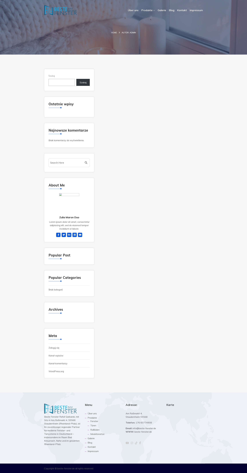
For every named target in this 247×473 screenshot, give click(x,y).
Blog (171, 10)
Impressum (196, 10)
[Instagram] (132, 443)
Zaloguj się (54, 347)
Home (114, 32)
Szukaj (52, 76)
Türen (93, 425)
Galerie (162, 10)
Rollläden (95, 429)
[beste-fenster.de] (60, 10)
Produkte (147, 10)
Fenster (94, 421)
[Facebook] (140, 443)
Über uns (133, 10)
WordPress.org (56, 371)
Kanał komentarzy (58, 363)
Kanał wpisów (56, 355)
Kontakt (182, 10)
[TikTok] (136, 443)
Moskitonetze (97, 434)
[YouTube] (127, 443)
